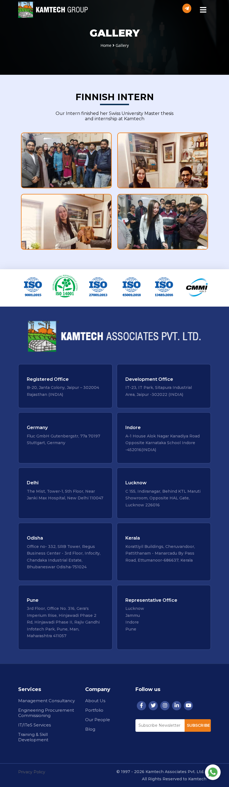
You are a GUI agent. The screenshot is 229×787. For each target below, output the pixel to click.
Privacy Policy (31, 771)
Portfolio (94, 710)
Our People (97, 719)
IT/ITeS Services (34, 725)
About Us (95, 700)
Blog (90, 729)
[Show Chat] (213, 772)
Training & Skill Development (33, 737)
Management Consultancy (46, 700)
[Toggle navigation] (203, 10)
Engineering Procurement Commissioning (46, 712)
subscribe (198, 725)
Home (106, 45)
